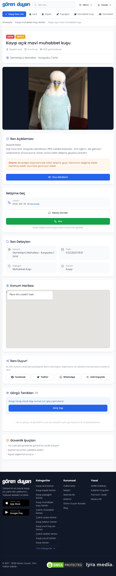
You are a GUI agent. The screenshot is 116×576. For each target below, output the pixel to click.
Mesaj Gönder (60, 212)
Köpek (48, 14)
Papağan (64, 14)
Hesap (104, 4)
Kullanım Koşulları (100, 490)
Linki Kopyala (97, 376)
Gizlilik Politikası (98, 485)
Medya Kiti (96, 499)
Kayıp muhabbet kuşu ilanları (30, 22)
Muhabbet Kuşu (86, 14)
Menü (86, 4)
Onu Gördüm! (60, 177)
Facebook (20, 376)
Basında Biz (69, 494)
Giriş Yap (58, 408)
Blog (65, 507)
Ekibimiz (67, 499)
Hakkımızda (69, 485)
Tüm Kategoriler (44, 548)
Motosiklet (108, 14)
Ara (60, 221)
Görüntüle (34, 204)
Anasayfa (7, 22)
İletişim (67, 490)
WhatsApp (69, 376)
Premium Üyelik (99, 494)
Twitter (44, 376)
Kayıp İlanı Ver (16, 14)
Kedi (34, 14)
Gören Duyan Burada (74, 503)
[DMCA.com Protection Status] (65, 565)
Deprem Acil (15, 49)
